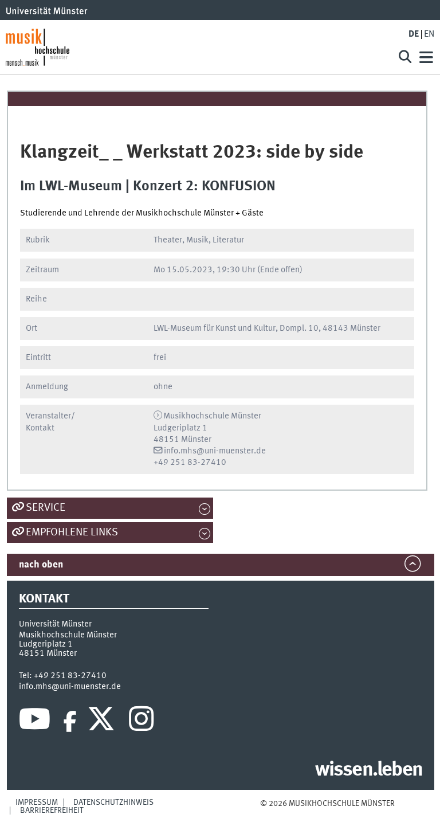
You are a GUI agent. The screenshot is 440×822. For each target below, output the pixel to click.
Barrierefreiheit (52, 811)
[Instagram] (141, 721)
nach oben (41, 565)
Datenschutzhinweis (113, 802)
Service (45, 508)
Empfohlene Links (72, 532)
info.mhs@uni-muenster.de (215, 451)
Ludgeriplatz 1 (46, 644)
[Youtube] (34, 721)
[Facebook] (70, 721)
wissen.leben (368, 770)
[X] (103, 721)
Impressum (36, 802)
